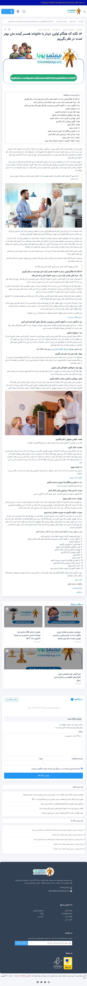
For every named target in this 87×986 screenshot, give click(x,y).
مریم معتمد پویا (78, 830)
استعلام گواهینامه (67, 913)
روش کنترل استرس (60, 349)
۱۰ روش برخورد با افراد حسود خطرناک (62, 835)
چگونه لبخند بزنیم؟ (75, 477)
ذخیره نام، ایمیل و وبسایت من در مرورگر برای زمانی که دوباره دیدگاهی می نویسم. (55, 769)
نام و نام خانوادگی (77, 758)
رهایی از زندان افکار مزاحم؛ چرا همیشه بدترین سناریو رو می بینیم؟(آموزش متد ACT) (57, 799)
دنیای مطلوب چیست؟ (74, 317)
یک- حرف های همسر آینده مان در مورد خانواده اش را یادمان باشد (57, 102)
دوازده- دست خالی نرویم (71, 137)
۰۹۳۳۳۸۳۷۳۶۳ (64, 888)
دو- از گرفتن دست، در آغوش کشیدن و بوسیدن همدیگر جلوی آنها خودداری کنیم (52, 105)
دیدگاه (80, 732)
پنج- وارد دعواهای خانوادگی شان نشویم (66, 115)
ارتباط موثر (79, 30)
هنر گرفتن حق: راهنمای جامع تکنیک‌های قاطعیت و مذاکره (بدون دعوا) (62, 804)
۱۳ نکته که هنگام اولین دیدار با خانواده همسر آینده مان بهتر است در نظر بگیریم (52, 99)
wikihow (79, 592)
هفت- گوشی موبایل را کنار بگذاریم (68, 121)
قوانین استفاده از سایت (22, 975)
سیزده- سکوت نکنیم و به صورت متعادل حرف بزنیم (62, 140)
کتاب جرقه (78, 580)
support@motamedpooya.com (58, 891)
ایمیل (40, 758)
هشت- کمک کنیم (74, 124)
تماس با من (68, 919)
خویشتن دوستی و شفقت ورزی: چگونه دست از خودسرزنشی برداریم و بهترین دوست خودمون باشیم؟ (53, 795)
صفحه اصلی (68, 910)
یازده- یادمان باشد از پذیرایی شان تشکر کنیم (64, 134)
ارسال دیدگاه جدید (11, 699)
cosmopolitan (77, 588)
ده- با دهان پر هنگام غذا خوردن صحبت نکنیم (64, 131)
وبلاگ (42, 913)
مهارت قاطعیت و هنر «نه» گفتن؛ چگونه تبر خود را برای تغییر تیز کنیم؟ (62, 813)
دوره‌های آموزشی (38, 910)
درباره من (41, 916)
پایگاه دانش (68, 916)
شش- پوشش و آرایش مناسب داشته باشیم (65, 118)
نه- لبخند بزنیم (75, 128)
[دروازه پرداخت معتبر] (68, 969)
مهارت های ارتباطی (68, 30)
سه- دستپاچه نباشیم (73, 108)
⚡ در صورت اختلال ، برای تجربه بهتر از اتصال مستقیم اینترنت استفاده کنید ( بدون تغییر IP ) (63, 3)
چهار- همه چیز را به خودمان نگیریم (67, 112)
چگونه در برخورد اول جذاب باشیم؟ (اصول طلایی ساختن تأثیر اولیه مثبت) (61, 808)
